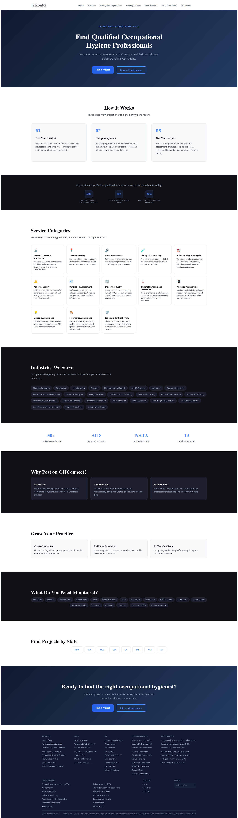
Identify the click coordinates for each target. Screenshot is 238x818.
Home (81, 5)
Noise (94, 599)
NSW (77, 649)
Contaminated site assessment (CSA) (175, 755)
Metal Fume (182, 599)
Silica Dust (37, 599)
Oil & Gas (94, 388)
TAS (137, 649)
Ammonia (122, 605)
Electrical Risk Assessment (142, 744)
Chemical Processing (146, 394)
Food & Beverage (138, 388)
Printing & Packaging (195, 394)
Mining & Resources (41, 388)
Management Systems (110, 5)
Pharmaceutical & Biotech (114, 388)
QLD (102, 649)
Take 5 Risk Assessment (141, 762)
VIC (90, 649)
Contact (146, 791)
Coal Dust (109, 605)
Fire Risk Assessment (140, 751)
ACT (150, 649)
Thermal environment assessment (106, 788)
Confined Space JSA (112, 762)
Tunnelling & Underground (163, 400)
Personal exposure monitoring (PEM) (56, 784)
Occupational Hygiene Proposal (54, 755)
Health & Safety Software (51, 751)
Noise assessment (49, 791)
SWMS (91, 5)
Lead (124, 599)
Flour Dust (96, 605)
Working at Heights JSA (113, 755)
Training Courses (133, 5)
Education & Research (71, 400)
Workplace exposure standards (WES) (175, 751)
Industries (147, 788)
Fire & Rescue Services (189, 400)
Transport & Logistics (175, 388)
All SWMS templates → (83, 762)
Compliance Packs (49, 762)
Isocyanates (150, 599)
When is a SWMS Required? (84, 744)
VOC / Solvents (166, 599)
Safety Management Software (53, 748)
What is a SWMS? (80, 740)
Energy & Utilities (96, 394)
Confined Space (138, 770)
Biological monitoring (50, 795)
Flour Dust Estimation (50, 759)
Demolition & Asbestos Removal (46, 407)
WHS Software (151, 5)
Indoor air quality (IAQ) (102, 784)
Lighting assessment (101, 795)
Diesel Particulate (109, 599)
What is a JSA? (110, 744)
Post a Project (103, 69)
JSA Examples (110, 766)
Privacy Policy (67, 814)
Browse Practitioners (131, 70)
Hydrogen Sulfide (139, 605)
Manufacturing (78, 388)
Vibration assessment (101, 791)
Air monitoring (47, 788)
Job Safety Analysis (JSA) (114, 740)
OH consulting (98, 803)
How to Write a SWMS (82, 748)
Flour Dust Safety (169, 5)
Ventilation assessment (51, 803)
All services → (98, 806)
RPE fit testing (47, 806)
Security (76, 814)
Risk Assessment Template (142, 740)
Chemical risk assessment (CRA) (173, 762)
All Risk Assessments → (141, 774)
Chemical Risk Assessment (142, 755)
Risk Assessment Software (52, 744)
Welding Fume (65, 599)
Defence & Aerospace (74, 394)
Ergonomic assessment (102, 799)
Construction (61, 388)
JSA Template (110, 748)
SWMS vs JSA (79, 755)
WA (114, 649)
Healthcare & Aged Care (96, 400)
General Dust (82, 599)
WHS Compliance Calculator (52, 766)
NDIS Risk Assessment (140, 766)
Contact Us (186, 5)
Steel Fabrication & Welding (120, 394)
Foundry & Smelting (74, 407)
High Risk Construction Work (85, 751)
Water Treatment (119, 400)
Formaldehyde (199, 599)
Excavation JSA (110, 759)
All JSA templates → (112, 770)
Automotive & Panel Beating (44, 400)
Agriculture (156, 388)
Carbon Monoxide (158, 605)
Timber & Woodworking (171, 394)
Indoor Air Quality (79, 605)
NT (161, 649)
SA (126, 649)
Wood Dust (135, 599)
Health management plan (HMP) (173, 748)
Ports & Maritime (139, 400)
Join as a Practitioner (131, 708)
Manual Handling (138, 759)
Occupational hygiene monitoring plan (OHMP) (178, 740)
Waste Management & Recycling (46, 394)
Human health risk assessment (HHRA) (175, 744)
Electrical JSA (110, 751)
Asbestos (50, 599)
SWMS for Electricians (82, 759)
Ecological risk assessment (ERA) (173, 759)
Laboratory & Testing (97, 407)
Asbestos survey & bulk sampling (54, 799)
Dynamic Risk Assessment (142, 748)
